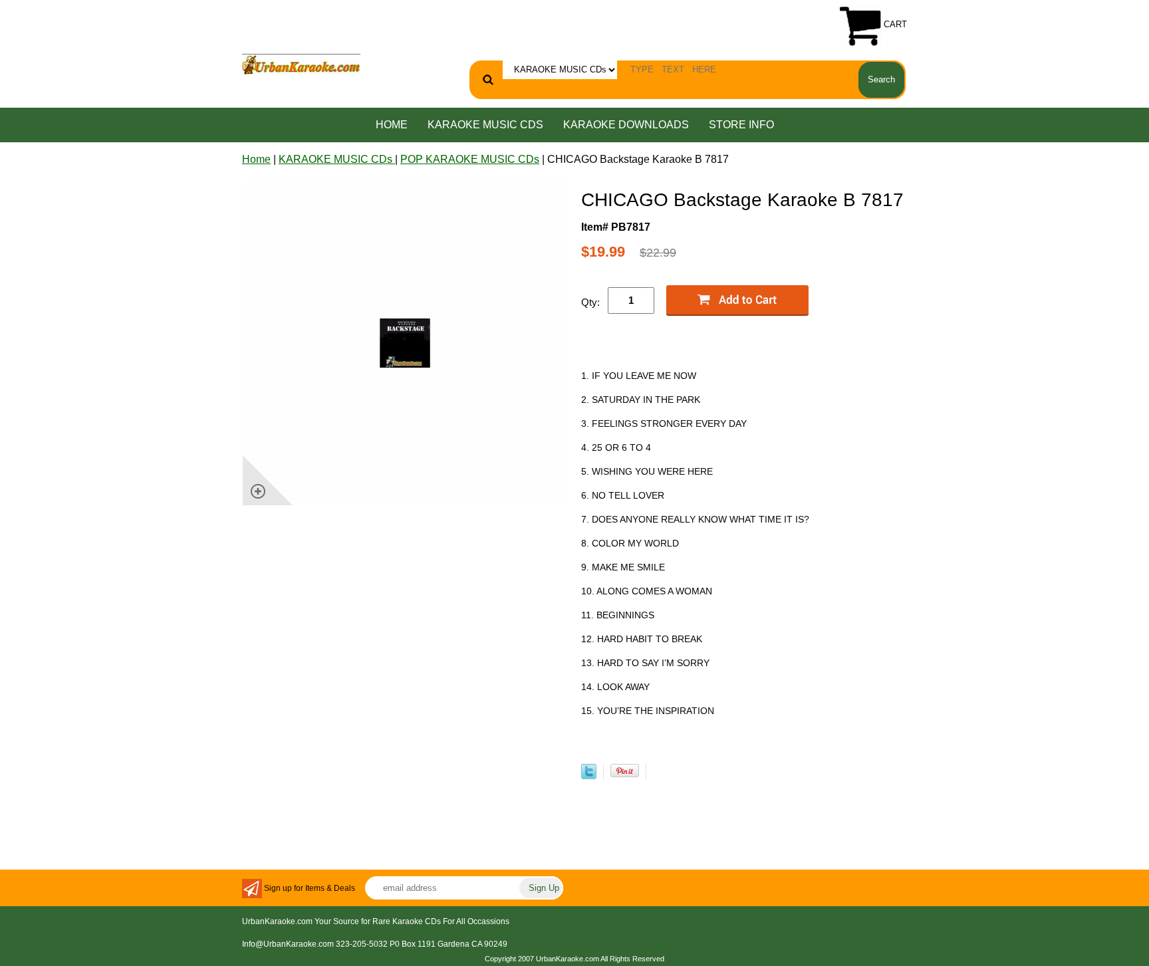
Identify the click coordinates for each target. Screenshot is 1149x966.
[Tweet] (588, 775)
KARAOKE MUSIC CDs (485, 124)
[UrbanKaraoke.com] (301, 63)
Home (392, 124)
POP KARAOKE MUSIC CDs (469, 159)
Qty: (590, 302)
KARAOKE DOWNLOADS (626, 124)
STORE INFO (741, 124)
